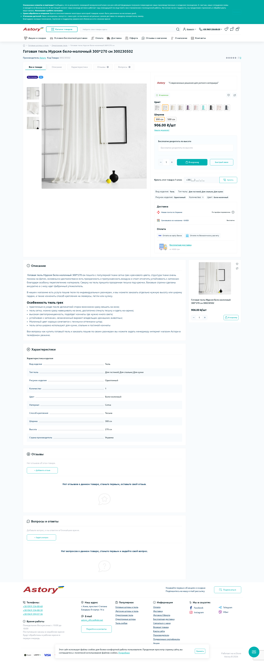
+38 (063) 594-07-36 (33, 614)
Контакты (200, 38)
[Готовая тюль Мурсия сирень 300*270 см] (188, 107)
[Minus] (160, 162)
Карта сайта (159, 631)
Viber (225, 612)
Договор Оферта (161, 615)
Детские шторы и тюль (126, 611)
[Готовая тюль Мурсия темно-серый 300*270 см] (227, 107)
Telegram (227, 607)
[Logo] (33, 29)
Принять (200, 651)
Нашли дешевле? (161, 130)
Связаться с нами (162, 623)
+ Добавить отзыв (42, 470)
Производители (161, 635)
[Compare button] (234, 95)
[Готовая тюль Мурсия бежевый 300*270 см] (173, 107)
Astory (43, 58)
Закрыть (237, 12)
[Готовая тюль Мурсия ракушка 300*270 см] (180, 107)
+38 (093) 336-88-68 (33, 606)
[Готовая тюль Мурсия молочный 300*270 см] (219, 107)
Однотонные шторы (125, 619)
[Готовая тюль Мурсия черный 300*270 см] (211, 107)
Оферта (133, 38)
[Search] (177, 29)
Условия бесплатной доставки (71, 38)
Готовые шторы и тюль (38, 45)
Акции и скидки (37, 38)
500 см (171, 119)
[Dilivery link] (233, 212)
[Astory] (161, 83)
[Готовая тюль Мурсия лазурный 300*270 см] (204, 107)
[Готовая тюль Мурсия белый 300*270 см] (157, 107)
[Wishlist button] (228, 95)
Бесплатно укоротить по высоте (174, 141)
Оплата (99, 38)
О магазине (181, 38)
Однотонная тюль (59, 45)
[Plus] (171, 162)
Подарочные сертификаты (166, 639)
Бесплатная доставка (180, 245)
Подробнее (124, 653)
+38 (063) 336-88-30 (33, 610)
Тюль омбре (121, 623)
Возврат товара (161, 627)
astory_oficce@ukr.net (92, 620)
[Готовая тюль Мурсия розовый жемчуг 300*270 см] (196, 107)
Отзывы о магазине (156, 38)
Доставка (116, 38)
